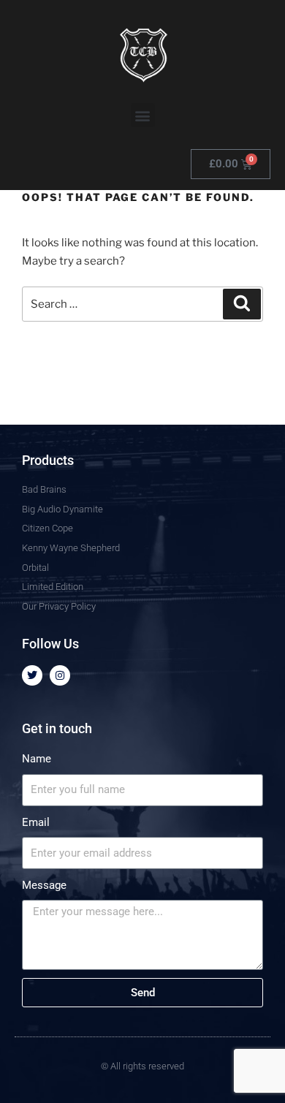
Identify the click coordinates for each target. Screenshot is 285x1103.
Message (44, 885)
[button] (143, 115)
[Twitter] (32, 675)
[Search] (242, 304)
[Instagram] (60, 675)
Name (36, 758)
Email (36, 822)
